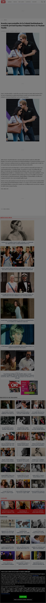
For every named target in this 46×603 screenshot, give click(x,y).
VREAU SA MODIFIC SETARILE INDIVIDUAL (23, 599)
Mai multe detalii (35, 575)
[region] (23, 586)
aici (18, 580)
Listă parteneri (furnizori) (5, 593)
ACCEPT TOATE (23, 596)
